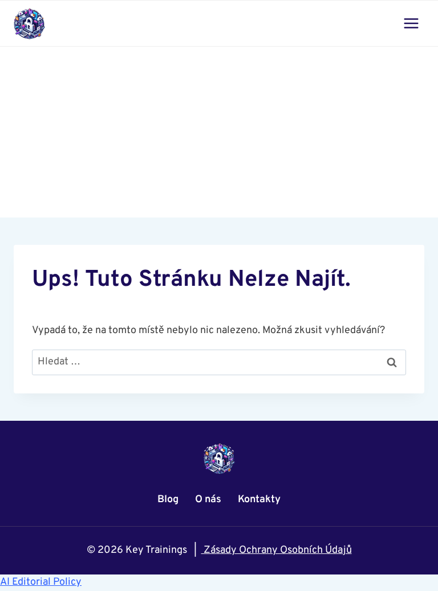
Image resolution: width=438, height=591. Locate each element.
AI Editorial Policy (41, 582)
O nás (208, 499)
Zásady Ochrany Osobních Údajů (276, 550)
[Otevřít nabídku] (411, 23)
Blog (168, 499)
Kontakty (259, 499)
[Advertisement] (219, 132)
